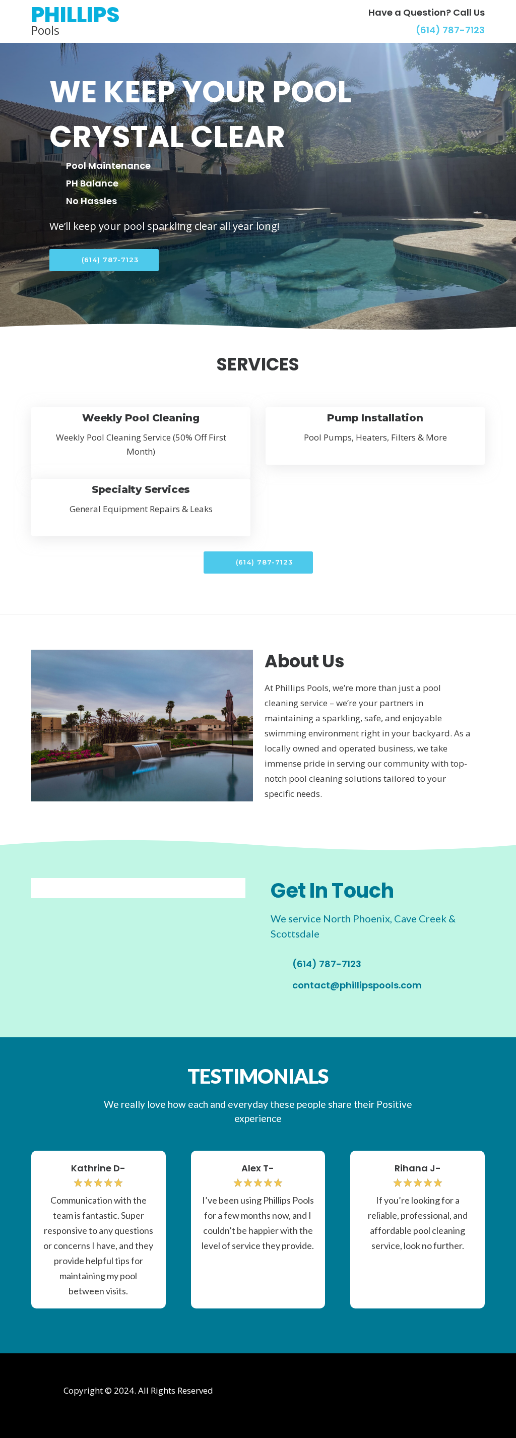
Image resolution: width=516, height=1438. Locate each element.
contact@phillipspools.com (357, 985)
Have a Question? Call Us (426, 12)
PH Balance (92, 183)
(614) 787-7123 (110, 260)
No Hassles (91, 201)
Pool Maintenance (108, 165)
